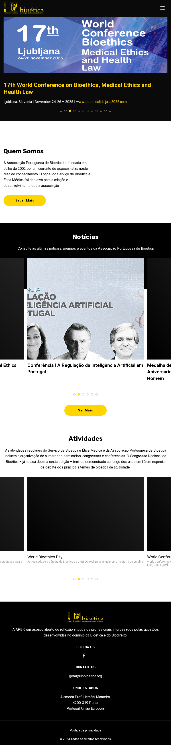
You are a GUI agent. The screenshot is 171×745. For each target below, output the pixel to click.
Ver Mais (85, 410)
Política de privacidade (85, 730)
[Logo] (24, 8)
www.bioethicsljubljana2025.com (101, 102)
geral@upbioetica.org (85, 676)
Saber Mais (24, 200)
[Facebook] (84, 655)
